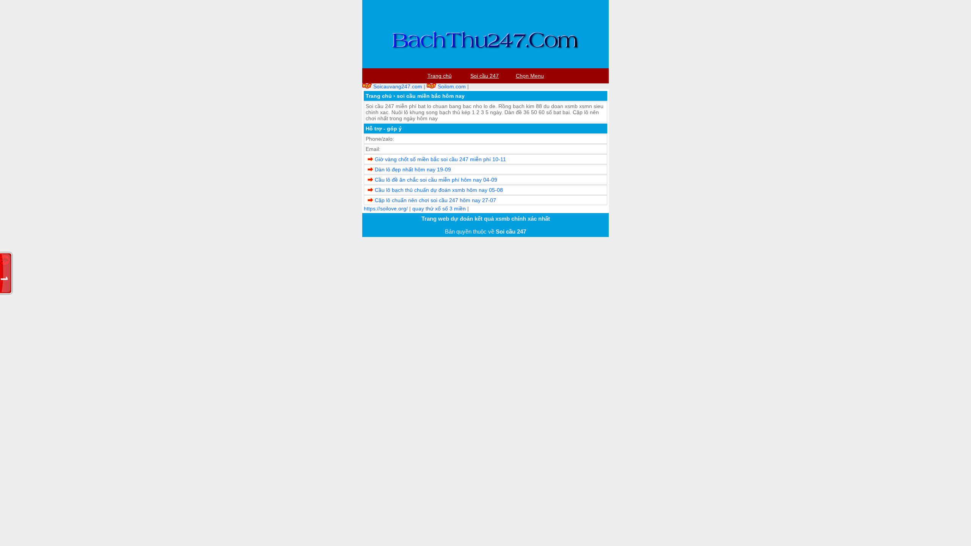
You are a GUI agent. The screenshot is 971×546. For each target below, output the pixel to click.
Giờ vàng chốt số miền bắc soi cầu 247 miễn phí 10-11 (440, 159)
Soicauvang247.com (398, 86)
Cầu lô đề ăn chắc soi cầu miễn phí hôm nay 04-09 (436, 180)
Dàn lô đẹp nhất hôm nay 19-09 (413, 169)
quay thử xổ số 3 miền (439, 209)
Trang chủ (379, 96)
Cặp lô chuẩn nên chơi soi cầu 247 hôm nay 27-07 (435, 200)
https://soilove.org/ (386, 209)
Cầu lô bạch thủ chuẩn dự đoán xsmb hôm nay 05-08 (439, 190)
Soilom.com (451, 86)
